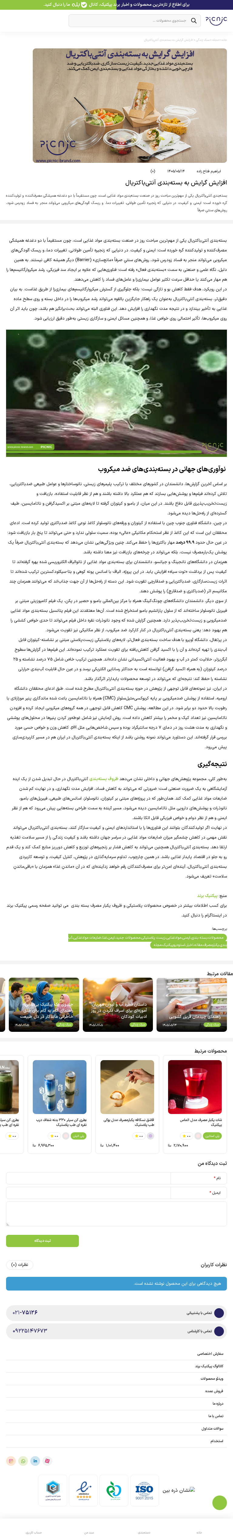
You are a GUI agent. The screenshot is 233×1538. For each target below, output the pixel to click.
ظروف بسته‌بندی (103, 779)
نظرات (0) (19, 1265)
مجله (215, 40)
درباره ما (218, 1404)
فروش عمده (214, 1391)
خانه (224, 40)
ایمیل (215, 1193)
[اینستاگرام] (11, 1461)
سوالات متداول (212, 1428)
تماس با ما (215, 1416)
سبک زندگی (203, 40)
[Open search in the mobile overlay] (135, 20)
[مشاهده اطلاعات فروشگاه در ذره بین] (179, 1490)
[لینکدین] (35, 1461)
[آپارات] (47, 1461)
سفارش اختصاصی (210, 1354)
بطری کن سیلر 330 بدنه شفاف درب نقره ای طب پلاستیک (61, 1122)
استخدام (217, 1441)
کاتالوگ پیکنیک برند (209, 1366)
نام (217, 1178)
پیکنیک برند (207, 896)
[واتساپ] (23, 1461)
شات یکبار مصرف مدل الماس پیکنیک (201, 1122)
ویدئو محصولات (212, 1379)
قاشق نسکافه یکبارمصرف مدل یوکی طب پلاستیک (128, 1122)
